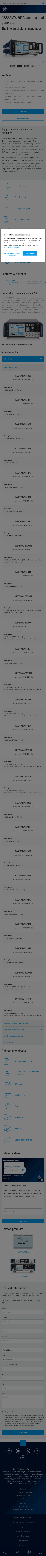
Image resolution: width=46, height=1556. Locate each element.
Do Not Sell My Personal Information (12, 254)
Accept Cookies (30, 253)
